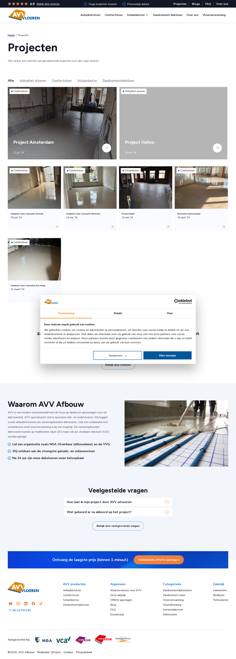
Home (11, 35)
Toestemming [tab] (66, 313)
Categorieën (172, 584)
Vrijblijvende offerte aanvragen (159, 560)
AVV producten (74, 584)
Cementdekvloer (173, 610)
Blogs (196, 4)
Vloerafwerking (172, 605)
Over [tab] (170, 313)
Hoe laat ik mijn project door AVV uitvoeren (99, 502)
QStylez (56, 652)
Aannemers (220, 590)
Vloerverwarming (214, 15)
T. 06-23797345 (20, 610)
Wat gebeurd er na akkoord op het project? (99, 512)
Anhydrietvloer (91, 15)
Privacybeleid (84, 652)
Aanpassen (115, 355)
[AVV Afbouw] (24, 15)
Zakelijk (218, 584)
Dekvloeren (170, 614)
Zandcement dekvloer (167, 15)
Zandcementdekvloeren (177, 590)
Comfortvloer (114, 15)
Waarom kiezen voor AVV (125, 590)
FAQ (208, 4)
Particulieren (220, 600)
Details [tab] (118, 313)
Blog (113, 605)
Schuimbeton (136, 15)
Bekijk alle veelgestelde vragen (118, 526)
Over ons (222, 4)
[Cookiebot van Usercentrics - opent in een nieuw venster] (177, 301)
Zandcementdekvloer (76, 605)
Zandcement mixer (174, 595)
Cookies (68, 652)
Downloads (117, 614)
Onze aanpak (118, 595)
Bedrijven (218, 595)
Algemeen (118, 584)
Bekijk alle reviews (48, 4)
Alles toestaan (167, 355)
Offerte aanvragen (121, 600)
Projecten (180, 4)
